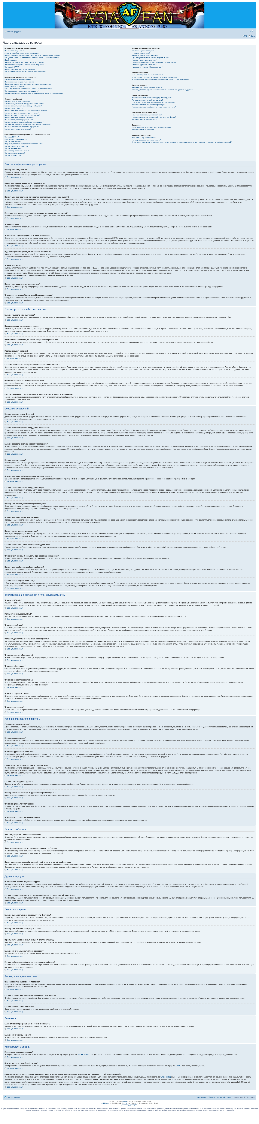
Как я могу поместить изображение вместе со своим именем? (28, 89)
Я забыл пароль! (10, 60)
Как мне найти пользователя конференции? (148, 105)
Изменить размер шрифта (252, 31)
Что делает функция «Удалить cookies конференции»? (25, 71)
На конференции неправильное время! (19, 82)
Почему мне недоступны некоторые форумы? (22, 115)
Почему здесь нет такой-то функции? (146, 140)
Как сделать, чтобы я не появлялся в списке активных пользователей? (31, 58)
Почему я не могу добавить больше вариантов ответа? (25, 110)
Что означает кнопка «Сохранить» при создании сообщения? (27, 124)
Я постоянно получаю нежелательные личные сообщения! (154, 77)
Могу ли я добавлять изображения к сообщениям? (23, 144)
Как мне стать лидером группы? (144, 60)
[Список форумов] (5, 3)
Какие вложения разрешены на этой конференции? (151, 127)
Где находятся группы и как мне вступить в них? (150, 58)
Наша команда (201, 1097)
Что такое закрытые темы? (14, 153)
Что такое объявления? (13, 148)
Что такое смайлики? (12, 141)
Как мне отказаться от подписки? (144, 119)
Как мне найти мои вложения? (143, 130)
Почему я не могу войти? (14, 51)
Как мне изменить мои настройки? (17, 79)
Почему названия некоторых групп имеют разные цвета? (154, 62)
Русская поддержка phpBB (129, 1105)
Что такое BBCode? (11, 137)
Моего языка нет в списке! (14, 86)
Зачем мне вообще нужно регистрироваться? (21, 53)
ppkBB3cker (105, 1103)
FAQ (245, 36)
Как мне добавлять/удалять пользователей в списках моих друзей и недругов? (162, 90)
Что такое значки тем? (13, 155)
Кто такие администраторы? (142, 51)
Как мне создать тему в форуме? (17, 101)
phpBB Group (83, 1055)
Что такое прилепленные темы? (16, 151)
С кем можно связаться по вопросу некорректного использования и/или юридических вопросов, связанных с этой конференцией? (182, 142)
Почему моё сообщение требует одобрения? (21, 127)
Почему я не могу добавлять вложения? (19, 117)
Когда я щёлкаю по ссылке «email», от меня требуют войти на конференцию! (33, 93)
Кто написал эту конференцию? (144, 138)
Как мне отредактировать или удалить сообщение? (23, 103)
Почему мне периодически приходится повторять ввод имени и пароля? (32, 55)
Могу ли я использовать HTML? (16, 139)
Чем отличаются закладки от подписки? (147, 115)
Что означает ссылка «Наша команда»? (147, 67)
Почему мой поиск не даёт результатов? (147, 100)
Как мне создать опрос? (13, 108)
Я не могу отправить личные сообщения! (147, 75)
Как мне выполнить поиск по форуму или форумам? (152, 98)
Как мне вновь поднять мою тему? (17, 129)
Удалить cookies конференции (219, 1097)
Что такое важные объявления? (16, 146)
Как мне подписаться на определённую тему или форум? (154, 117)
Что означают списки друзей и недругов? (147, 87)
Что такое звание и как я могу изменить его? (21, 91)
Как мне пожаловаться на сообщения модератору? (23, 122)
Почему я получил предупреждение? (18, 120)
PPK (125, 1103)
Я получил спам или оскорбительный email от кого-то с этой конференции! (160, 79)
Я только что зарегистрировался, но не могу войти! (24, 62)
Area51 (178, 1066)
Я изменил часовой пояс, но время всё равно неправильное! (27, 84)
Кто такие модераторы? (141, 53)
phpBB (124, 1101)
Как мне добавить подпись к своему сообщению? (23, 106)
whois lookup (166, 1077)
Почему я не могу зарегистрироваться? (19, 69)
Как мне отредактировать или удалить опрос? (21, 113)
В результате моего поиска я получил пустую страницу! (153, 102)
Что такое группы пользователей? (145, 55)
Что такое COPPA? (11, 67)
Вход (253, 36)
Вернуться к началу (15, 177)
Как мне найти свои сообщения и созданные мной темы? (154, 107)
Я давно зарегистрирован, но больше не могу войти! (24, 65)
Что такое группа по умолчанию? (144, 65)
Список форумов (14, 32)
